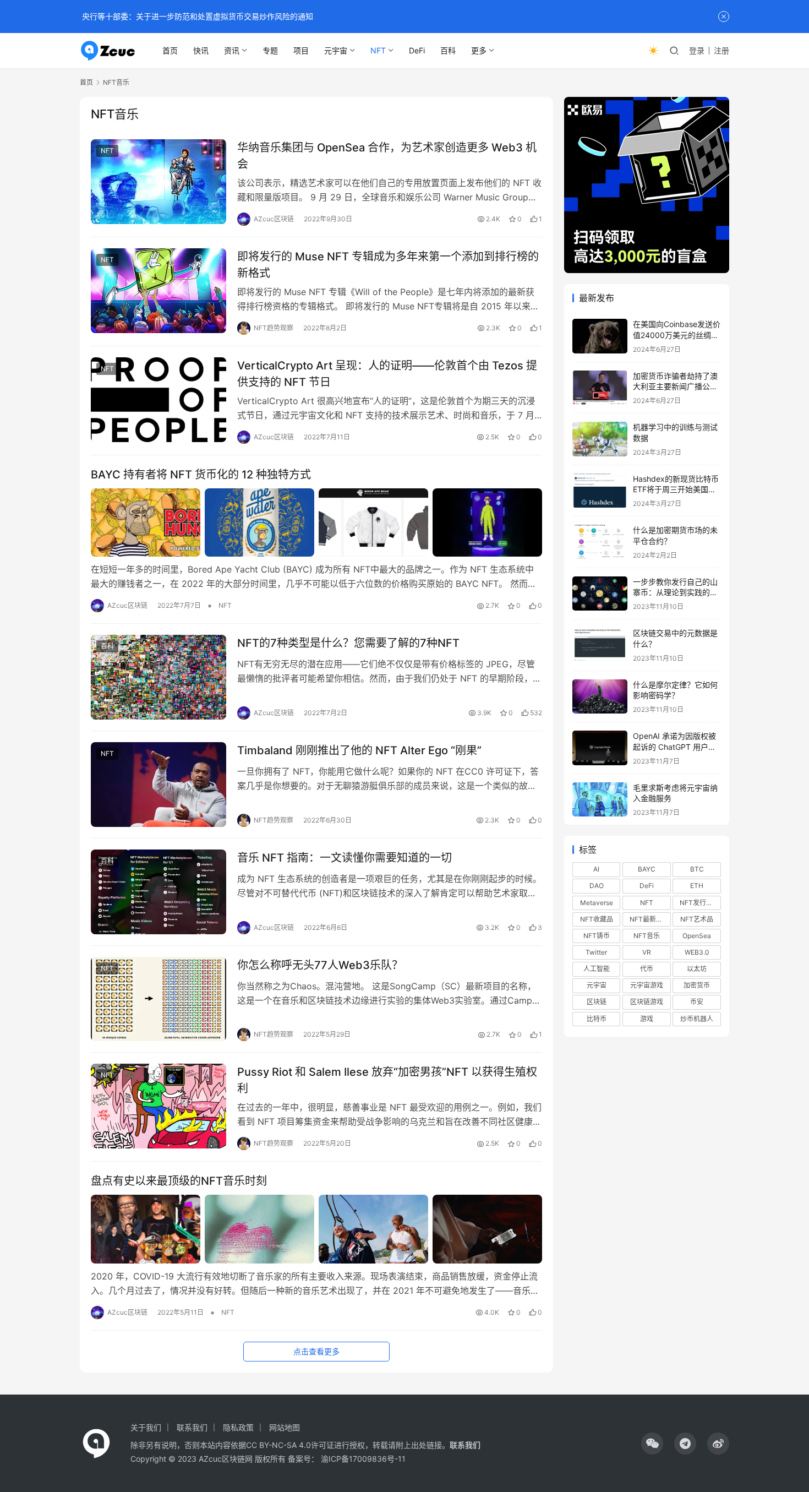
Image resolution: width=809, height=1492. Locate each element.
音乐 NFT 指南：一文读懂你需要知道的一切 (344, 857)
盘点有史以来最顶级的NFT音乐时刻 (179, 1181)
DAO (596, 885)
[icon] (652, 1444)
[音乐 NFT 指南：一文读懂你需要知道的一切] (158, 892)
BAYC (646, 869)
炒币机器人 (696, 1019)
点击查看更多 (316, 1351)
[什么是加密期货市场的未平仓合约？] (599, 542)
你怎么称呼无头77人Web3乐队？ (320, 965)
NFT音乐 (646, 936)
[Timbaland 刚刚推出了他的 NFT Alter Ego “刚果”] (158, 784)
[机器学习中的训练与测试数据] (599, 439)
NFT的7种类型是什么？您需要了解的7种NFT (348, 643)
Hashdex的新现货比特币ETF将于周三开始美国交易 (676, 489)
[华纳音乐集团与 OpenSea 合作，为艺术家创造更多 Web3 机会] (158, 181)
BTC (697, 869)
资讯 (231, 50)
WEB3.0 (697, 952)
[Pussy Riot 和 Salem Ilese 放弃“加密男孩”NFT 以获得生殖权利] (158, 1106)
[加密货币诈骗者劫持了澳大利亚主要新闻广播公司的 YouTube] (599, 388)
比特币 (596, 1019)
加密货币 (697, 985)
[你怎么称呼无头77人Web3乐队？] (158, 999)
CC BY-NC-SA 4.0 (278, 1445)
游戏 (646, 1019)
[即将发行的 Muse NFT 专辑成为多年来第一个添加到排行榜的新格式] (158, 290)
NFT (378, 50)
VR (646, 952)
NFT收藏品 (596, 919)
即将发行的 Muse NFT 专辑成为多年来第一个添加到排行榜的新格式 (388, 264)
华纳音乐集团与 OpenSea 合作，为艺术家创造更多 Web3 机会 (387, 155)
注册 (721, 50)
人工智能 (596, 969)
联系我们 (192, 1427)
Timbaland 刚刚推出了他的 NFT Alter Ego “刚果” (359, 750)
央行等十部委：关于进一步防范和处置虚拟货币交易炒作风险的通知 (196, 16)
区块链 (596, 1002)
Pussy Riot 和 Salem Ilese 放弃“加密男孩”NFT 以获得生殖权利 (387, 1080)
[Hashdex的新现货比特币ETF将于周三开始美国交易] (599, 490)
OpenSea (696, 936)
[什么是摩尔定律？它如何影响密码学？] (599, 696)
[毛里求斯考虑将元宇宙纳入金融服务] (599, 799)
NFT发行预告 (699, 903)
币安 (696, 1002)
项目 (301, 50)
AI (596, 869)
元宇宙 (335, 50)
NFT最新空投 (649, 919)
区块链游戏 (646, 1002)
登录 (696, 50)
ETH (696, 885)
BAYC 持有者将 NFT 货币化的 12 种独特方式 (201, 474)
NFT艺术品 (696, 919)
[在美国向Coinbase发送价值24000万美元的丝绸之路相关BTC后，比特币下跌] (599, 336)
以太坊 (697, 969)
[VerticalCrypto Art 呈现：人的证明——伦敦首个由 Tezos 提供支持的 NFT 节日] (158, 399)
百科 (448, 50)
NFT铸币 (596, 936)
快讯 (201, 50)
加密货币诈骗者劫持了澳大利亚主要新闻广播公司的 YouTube (675, 386)
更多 (479, 50)
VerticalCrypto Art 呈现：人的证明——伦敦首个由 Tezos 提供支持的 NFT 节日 (387, 373)
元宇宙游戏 (646, 985)
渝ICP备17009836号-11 (363, 1458)
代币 (646, 969)
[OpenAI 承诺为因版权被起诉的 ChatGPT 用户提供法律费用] (599, 748)
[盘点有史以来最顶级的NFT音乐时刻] (316, 1229)
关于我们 (145, 1427)
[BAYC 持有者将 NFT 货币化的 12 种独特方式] (316, 522)
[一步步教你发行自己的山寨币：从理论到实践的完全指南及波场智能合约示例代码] (599, 593)
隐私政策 (238, 1427)
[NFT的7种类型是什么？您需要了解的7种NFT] (158, 677)
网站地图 (284, 1427)
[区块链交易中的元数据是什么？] (599, 645)
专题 (270, 50)
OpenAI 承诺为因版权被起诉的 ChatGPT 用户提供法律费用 (674, 746)
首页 (170, 50)
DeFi (417, 50)
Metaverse (596, 903)
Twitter (596, 952)
